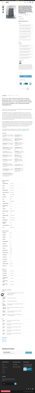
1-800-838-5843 (15, 364)
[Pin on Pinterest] (25, 14)
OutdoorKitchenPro (27, 391)
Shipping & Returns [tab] (10, 95)
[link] (8, 0)
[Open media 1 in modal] (11, 12)
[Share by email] (27, 14)
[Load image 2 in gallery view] (3, 9)
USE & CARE (4, 340)
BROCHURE (4, 339)
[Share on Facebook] (21, 14)
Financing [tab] (16, 95)
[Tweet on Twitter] (23, 14)
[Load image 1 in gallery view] (3, 7)
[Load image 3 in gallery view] (3, 12)
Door (19, 41)
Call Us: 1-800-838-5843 (6, 391)
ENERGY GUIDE (4, 341)
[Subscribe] (15, 384)
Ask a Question (29, 352)
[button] (3, 2)
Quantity (21, 74)
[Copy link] (29, 14)
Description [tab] (4, 95)
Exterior (20, 23)
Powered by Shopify (31, 391)
